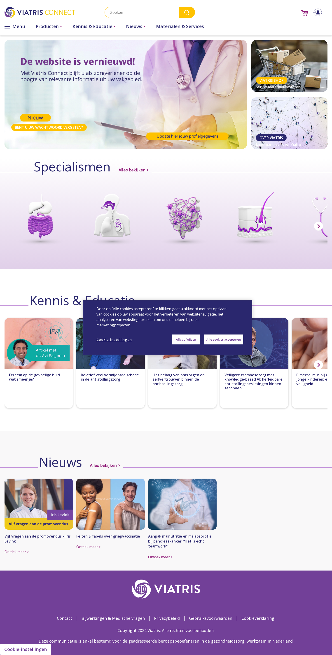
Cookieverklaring (257, 618)
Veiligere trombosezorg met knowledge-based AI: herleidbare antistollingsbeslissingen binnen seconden (253, 381)
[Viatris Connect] (40, 12)
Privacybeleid (167, 618)
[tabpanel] (126, 94)
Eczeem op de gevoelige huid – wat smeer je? (36, 377)
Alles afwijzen (186, 339)
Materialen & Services (180, 26)
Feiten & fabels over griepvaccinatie (108, 536)
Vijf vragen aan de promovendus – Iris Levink (38, 539)
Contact (64, 618)
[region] (167, 327)
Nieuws (134, 26)
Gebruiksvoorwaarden (210, 618)
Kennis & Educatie (92, 26)
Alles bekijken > (134, 170)
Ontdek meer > (17, 551)
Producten (47, 26)
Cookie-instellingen (25, 649)
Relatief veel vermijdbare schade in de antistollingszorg (110, 377)
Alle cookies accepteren (223, 339)
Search (187, 12)
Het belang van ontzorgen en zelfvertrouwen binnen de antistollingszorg (179, 379)
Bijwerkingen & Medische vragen (113, 618)
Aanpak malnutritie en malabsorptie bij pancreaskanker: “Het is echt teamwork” (180, 541)
